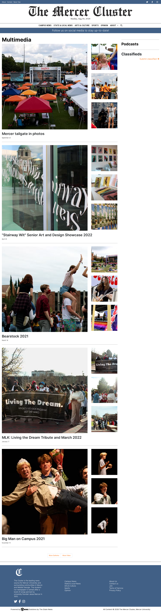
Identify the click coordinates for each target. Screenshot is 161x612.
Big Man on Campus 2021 (23, 539)
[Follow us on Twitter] (15, 602)
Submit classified (148, 59)
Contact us (113, 583)
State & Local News (63, 25)
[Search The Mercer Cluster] (121, 25)
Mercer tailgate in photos (23, 134)
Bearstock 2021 (15, 336)
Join (111, 586)
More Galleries (54, 555)
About (4, 2)
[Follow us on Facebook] (20, 602)
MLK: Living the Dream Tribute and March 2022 (42, 437)
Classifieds (131, 54)
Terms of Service (116, 588)
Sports (95, 25)
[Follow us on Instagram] (23, 602)
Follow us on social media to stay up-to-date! (80, 30)
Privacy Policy (115, 590)
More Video (67, 555)
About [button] (113, 25)
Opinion (104, 25)
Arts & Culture (82, 25)
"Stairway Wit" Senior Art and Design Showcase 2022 (47, 235)
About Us (113, 581)
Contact (9, 2)
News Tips (17, 2)
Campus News (45, 25)
